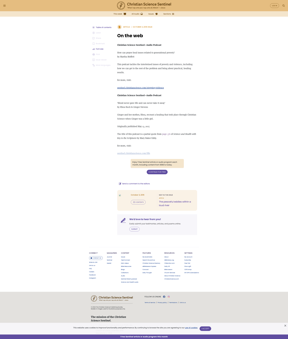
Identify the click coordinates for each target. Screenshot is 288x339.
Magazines (112, 253)
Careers (91, 271)
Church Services (169, 272)
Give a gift (187, 266)
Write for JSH (93, 262)
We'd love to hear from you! (145, 219)
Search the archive (149, 260)
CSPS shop (187, 269)
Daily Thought (147, 272)
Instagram (92, 278)
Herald (109, 263)
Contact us (97, 258)
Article (126, 27)
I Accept (205, 328)
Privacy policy (162, 302)
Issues (123, 257)
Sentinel (109, 260)
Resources (169, 253)
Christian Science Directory (151, 263)
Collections (124, 272)
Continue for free (157, 172)
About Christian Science (172, 275)
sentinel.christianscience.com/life (133, 153)
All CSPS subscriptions (191, 272)
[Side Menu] (4, 5)
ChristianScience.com (171, 279)
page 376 (166, 134)
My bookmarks (147, 257)
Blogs (123, 269)
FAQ (90, 268)
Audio (123, 275)
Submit (134, 229)
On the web (130, 35)
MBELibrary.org (169, 260)
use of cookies (191, 327)
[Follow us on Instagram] (168, 296)
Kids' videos (125, 263)
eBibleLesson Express (149, 266)
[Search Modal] (283, 5)
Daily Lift (167, 266)
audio (129, 282)
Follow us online (153, 297)
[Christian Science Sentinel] (144, 5)
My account (188, 257)
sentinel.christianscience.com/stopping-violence (140, 87)
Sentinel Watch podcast (129, 279)
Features (147, 253)
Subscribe (187, 260)
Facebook (92, 275)
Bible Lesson (168, 269)
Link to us (92, 265)
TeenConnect (125, 260)
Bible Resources (126, 266)
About (166, 257)
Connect (93, 253)
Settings (188, 253)
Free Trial (187, 263)
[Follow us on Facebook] (164, 296)
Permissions (173, 302)
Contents (139, 202)
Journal (109, 257)
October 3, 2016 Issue (142, 27)
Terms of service (150, 302)
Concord (145, 269)
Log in (274, 5)
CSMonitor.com (169, 263)
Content (125, 253)
